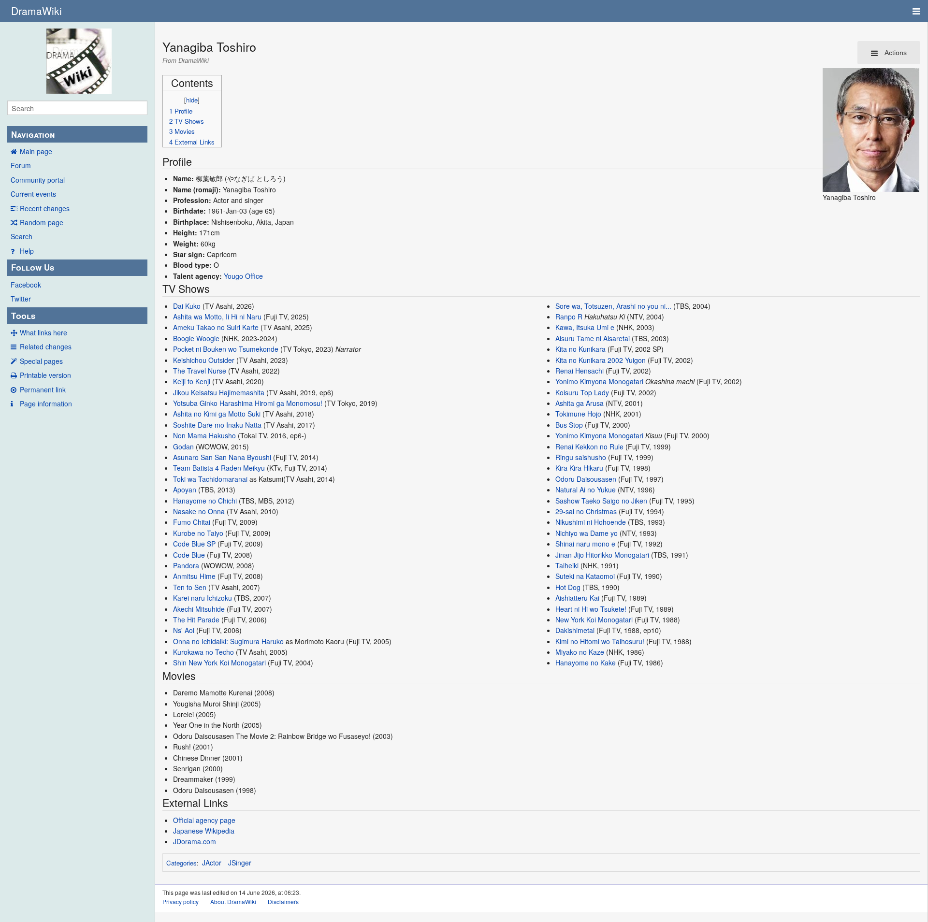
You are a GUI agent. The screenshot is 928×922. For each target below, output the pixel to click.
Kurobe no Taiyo (198, 533)
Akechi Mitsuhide (199, 609)
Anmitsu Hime (194, 576)
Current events (33, 194)
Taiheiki (567, 565)
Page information (46, 403)
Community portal (38, 180)
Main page (36, 151)
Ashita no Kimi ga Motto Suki (217, 413)
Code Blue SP (194, 543)
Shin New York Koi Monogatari (219, 662)
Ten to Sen (189, 587)
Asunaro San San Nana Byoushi (222, 457)
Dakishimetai (574, 630)
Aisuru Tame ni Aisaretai (592, 338)
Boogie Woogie (196, 338)
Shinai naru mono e (585, 543)
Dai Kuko (187, 306)
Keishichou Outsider (203, 360)
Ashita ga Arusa (579, 403)
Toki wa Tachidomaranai (210, 479)
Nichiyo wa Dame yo (586, 533)
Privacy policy (180, 901)
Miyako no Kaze (579, 652)
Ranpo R (568, 316)
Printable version (45, 375)
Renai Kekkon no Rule (589, 446)
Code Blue (189, 555)
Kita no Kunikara (580, 349)
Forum (21, 165)
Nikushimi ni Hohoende (590, 522)
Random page (41, 222)
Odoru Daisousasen (585, 479)
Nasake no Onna (199, 511)
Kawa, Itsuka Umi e (584, 327)
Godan (183, 446)
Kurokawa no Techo (203, 652)
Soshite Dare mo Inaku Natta (217, 425)
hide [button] (192, 99)
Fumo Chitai (191, 522)
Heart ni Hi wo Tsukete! (590, 609)
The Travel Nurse (199, 370)
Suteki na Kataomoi (585, 576)
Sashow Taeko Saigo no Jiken (601, 500)
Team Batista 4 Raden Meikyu (219, 468)
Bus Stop (569, 425)
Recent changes (45, 208)
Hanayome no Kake (585, 662)
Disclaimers (283, 901)
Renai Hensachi (579, 370)
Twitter (21, 298)
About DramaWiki (233, 901)
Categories (181, 862)
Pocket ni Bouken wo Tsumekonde (225, 349)
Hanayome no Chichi (205, 500)
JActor (211, 862)
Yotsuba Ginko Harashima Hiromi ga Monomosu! (247, 403)
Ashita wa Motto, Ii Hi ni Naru (217, 316)
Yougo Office (243, 276)
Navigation (33, 134)
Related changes (46, 346)
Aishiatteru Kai (577, 598)
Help (27, 251)
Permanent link (43, 389)
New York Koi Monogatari (594, 619)
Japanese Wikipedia (203, 831)
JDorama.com (194, 841)
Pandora (186, 565)
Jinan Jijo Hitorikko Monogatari (602, 555)
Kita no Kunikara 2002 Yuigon (600, 360)
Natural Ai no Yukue (585, 489)
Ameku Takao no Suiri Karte (216, 327)
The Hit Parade (196, 619)
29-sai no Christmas (586, 511)
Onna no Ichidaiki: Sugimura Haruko (228, 641)
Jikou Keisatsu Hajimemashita (218, 392)
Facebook (26, 284)
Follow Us (32, 267)
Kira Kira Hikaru (579, 468)
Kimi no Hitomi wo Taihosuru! (599, 641)
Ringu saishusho (580, 457)
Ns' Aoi (183, 630)
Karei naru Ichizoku (202, 598)
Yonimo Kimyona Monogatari (599, 381)
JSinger (239, 862)
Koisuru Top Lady (582, 392)
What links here (43, 332)
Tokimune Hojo (578, 413)
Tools (23, 315)
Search (21, 236)
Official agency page (204, 820)
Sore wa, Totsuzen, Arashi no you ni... (613, 306)
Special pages (41, 361)
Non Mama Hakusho (204, 435)
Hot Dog (567, 587)
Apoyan (184, 489)
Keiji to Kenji (191, 381)
